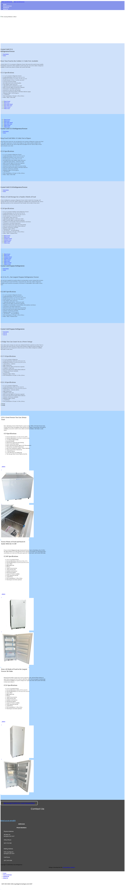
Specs (3, 466)
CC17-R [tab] (5, 333)
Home (4, 4)
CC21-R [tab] (5, 334)
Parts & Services (7, 6)
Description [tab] (6, 54)
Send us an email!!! (8, 821)
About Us (5, 9)
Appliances (6, 7)
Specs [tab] (4, 55)
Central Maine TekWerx (69, 867)
